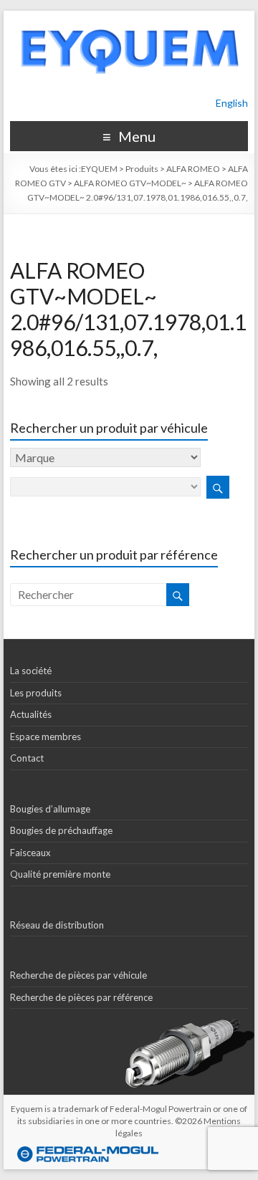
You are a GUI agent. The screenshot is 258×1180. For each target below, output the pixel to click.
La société (31, 670)
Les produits (36, 693)
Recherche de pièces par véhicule (78, 975)
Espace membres (45, 736)
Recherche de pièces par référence (81, 997)
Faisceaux (30, 852)
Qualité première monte (60, 874)
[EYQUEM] (129, 17)
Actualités (31, 714)
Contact (27, 758)
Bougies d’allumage (50, 809)
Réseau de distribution (57, 925)
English (232, 103)
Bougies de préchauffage (61, 830)
